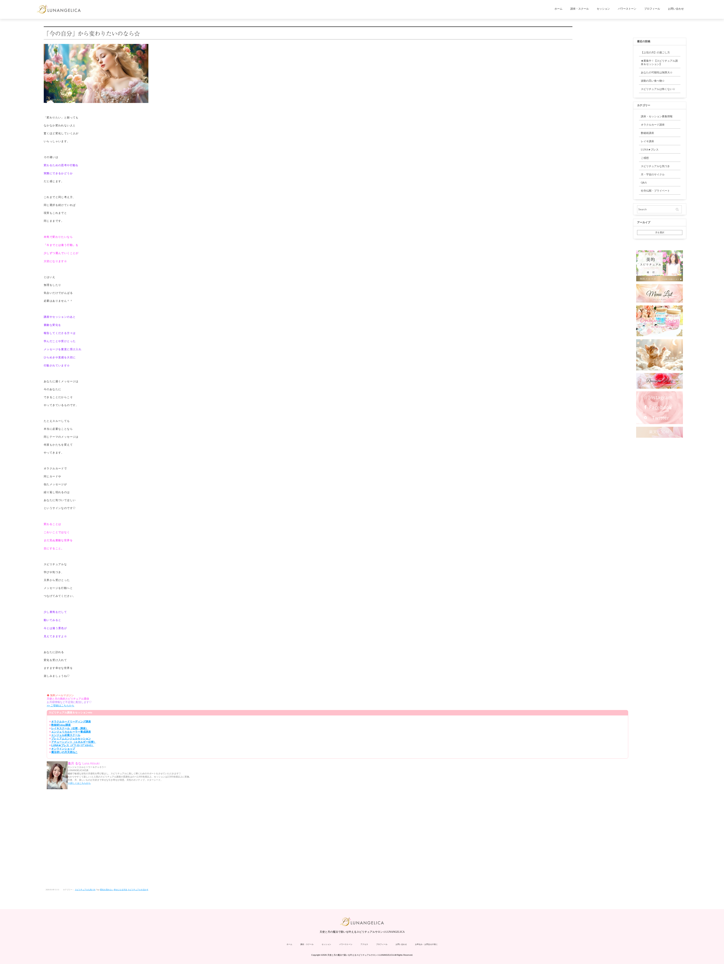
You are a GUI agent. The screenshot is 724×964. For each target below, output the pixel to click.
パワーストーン (627, 8)
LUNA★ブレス (650, 149)
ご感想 (645, 158)
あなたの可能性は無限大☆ (657, 72)
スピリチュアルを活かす (138, 890)
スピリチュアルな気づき (85, 890)
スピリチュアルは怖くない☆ (658, 89)
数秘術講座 (647, 133)
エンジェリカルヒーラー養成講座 (71, 731)
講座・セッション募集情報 (657, 116)
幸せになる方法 (120, 890)
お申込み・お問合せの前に (426, 944)
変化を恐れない (106, 890)
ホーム (558, 8)
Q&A (644, 182)
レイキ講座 (647, 141)
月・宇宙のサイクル (653, 174)
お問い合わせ (676, 8)
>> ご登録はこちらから (60, 705)
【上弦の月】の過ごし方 (655, 52)
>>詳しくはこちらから (79, 783)
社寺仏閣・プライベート (655, 190)
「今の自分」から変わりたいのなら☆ (92, 33)
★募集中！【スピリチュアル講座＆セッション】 (659, 62)
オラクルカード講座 (653, 124)
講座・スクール (579, 8)
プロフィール (652, 8)
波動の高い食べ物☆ (653, 80)
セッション (603, 8)
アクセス (364, 944)
